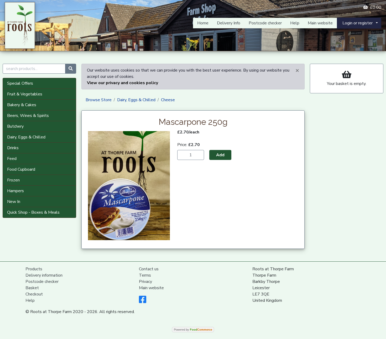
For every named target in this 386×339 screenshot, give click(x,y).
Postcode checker (265, 23)
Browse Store (99, 100)
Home (202, 23)
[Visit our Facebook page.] (142, 301)
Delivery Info (228, 23)
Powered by (193, 329)
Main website (320, 23)
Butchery (15, 126)
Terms (145, 275)
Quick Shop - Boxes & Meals (33, 212)
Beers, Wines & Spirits (28, 116)
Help (294, 23)
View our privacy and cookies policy (122, 83)
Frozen (13, 180)
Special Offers (20, 83)
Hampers (15, 191)
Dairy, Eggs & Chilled (26, 137)
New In (13, 202)
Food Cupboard (21, 169)
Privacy (145, 281)
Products (33, 269)
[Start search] (70, 69)
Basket (32, 288)
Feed (12, 159)
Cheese (168, 100)
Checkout (34, 294)
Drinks (13, 148)
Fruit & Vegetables (24, 94)
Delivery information (43, 275)
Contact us (149, 269)
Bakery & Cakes (21, 105)
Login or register (357, 23)
